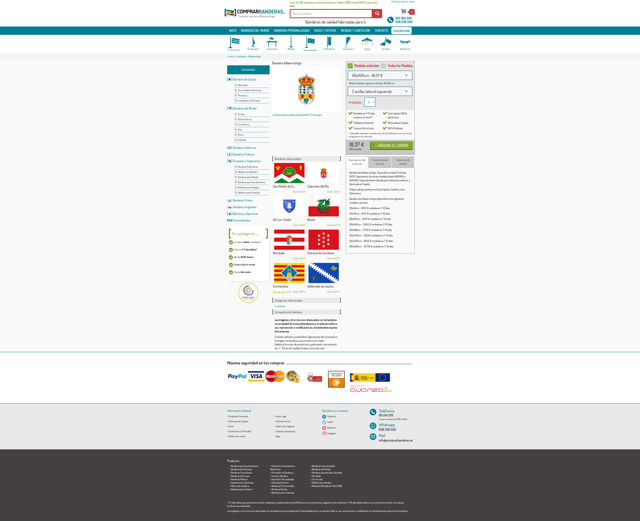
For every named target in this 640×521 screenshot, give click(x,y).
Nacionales (243, 85)
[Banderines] (405, 41)
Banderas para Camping (248, 192)
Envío (231, 426)
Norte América (244, 119)
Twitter (330, 422)
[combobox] (380, 75)
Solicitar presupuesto (285, 431)
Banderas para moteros (241, 489)
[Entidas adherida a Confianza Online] (336, 379)
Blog (278, 436)
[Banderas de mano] (386, 41)
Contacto (381, 30)
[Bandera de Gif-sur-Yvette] (289, 206)
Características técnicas (380, 161)
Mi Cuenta (395, 1)
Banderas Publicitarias (248, 166)
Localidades (241, 56)
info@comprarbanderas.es (396, 440)
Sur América (243, 124)
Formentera (280, 286)
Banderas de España (244, 79)
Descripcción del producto (357, 161)
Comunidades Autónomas (249, 90)
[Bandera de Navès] (323, 206)
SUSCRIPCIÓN (401, 31)
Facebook (331, 416)
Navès (311, 219)
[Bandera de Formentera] (289, 273)
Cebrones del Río (318, 186)
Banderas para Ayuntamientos (251, 182)
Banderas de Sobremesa (242, 482)
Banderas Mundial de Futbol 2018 (327, 486)
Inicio (232, 30)
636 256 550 (404, 21)
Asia (240, 129)
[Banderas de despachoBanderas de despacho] (253, 41)
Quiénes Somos (283, 421)
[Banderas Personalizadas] (310, 42)
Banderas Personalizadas (292, 30)
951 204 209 (404, 18)
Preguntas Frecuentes (238, 416)
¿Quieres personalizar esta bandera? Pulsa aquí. (298, 114)
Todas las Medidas (400, 65)
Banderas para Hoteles (248, 177)
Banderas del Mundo (245, 108)
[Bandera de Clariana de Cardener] (323, 240)
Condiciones (234, 431)
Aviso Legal (281, 416)
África (240, 134)
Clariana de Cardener (320, 253)
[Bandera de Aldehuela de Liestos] (323, 273)
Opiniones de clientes (403, 161)
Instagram (331, 433)
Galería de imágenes (285, 426)
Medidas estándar (366, 65)
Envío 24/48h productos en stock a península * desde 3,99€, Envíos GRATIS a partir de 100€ (333, 4)
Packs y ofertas (325, 30)
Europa (241, 114)
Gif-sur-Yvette (282, 219)
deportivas (252, 213)
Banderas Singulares (244, 207)
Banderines (275, 469)
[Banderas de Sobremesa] (272, 41)
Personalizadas (241, 220)
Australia (242, 139)
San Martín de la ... (284, 186)
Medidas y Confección (355, 30)
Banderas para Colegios (248, 187)
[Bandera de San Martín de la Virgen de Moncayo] (289, 173)
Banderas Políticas (243, 154)
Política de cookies (237, 436)
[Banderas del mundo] (234, 42)
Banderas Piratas (243, 200)
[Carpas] (367, 41)
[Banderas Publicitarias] (329, 41)
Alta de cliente (408, 1)
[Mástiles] (291, 41)
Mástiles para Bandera (248, 171)
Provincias (242, 95)
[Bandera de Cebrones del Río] (323, 173)
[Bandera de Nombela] (289, 240)
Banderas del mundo (255, 30)
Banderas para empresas (283, 492)
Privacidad (246, 431)
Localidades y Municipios (249, 100)
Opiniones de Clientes (238, 421)
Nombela (279, 253)
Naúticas (238, 213)
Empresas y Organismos (247, 161)
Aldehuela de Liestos (320, 286)
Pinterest (330, 427)
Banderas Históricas (244, 147)
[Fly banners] (348, 41)
